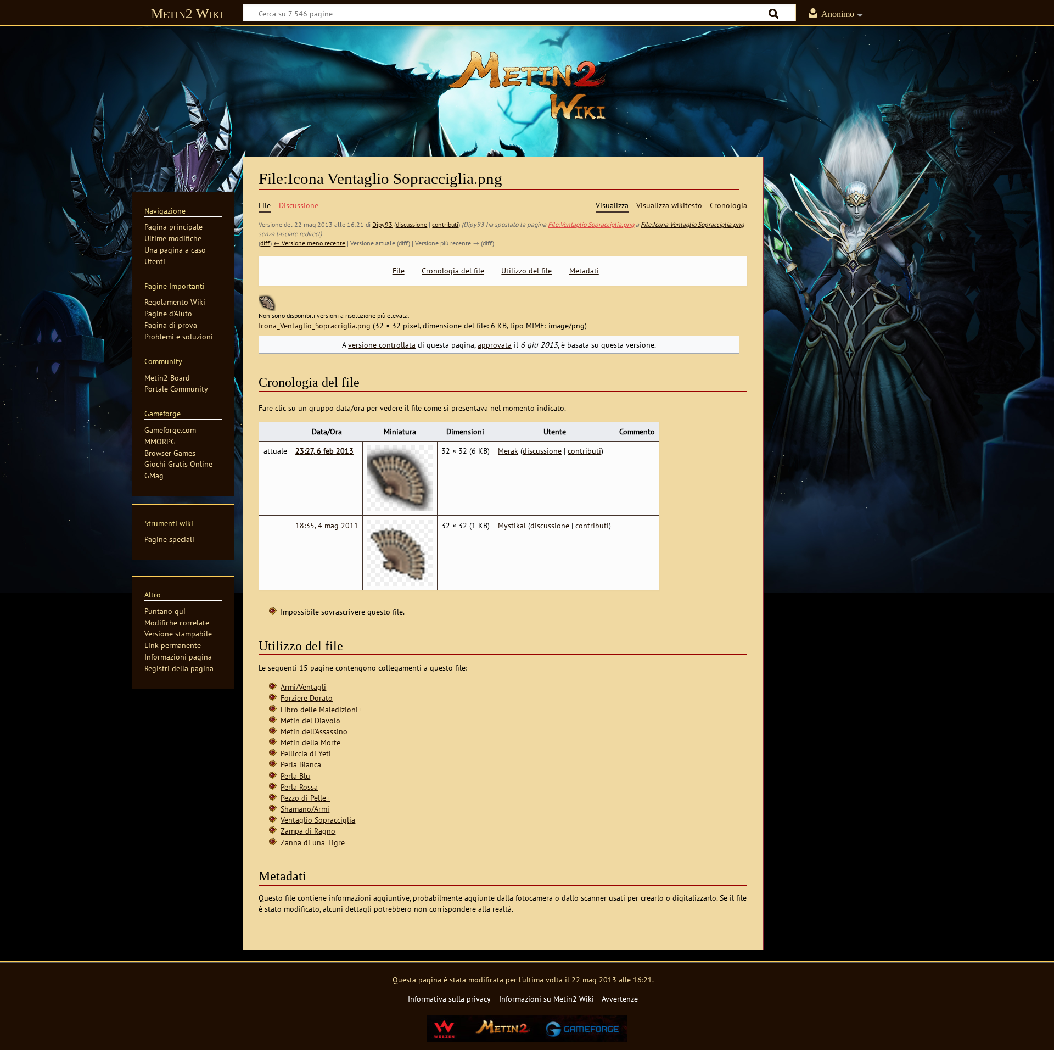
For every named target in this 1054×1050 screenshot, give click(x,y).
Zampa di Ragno (308, 830)
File (399, 271)
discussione (411, 224)
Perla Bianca (301, 764)
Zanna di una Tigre (313, 842)
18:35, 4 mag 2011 (326, 525)
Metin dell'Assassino (314, 731)
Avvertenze (620, 998)
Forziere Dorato (307, 697)
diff (265, 243)
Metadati (584, 271)
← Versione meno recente (309, 243)
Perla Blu (295, 775)
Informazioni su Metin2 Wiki (546, 998)
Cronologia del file (453, 271)
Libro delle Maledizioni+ (321, 709)
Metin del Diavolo (310, 720)
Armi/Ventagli (303, 687)
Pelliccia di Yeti (306, 753)
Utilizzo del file (526, 271)
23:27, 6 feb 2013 (324, 450)
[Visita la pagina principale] (527, 85)
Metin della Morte (310, 742)
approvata (495, 344)
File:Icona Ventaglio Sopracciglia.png (692, 224)
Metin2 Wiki (187, 13)
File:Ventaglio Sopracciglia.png (591, 224)
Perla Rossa (299, 786)
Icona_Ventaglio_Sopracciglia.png (315, 325)
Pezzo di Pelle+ (305, 797)
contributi (445, 224)
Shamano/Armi (305, 808)
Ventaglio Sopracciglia (318, 819)
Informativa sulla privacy (449, 998)
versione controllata (382, 344)
